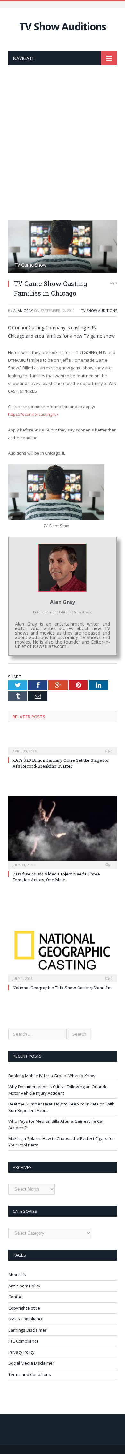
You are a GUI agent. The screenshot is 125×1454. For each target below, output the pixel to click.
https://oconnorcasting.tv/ (33, 414)
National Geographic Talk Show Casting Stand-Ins (63, 987)
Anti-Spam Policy (24, 1286)
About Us (17, 1274)
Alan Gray (23, 310)
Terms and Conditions (29, 1374)
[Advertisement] (62, 141)
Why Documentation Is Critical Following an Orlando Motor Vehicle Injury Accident (58, 1090)
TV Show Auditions (62, 26)
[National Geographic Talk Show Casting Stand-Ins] (62, 945)
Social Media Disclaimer (31, 1363)
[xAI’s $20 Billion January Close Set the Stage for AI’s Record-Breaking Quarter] (62, 746)
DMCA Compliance (26, 1319)
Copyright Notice (24, 1308)
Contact (15, 1297)
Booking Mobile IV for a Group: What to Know (51, 1076)
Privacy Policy (21, 1352)
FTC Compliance (23, 1341)
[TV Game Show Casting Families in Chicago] (62, 247)
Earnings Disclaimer (27, 1330)
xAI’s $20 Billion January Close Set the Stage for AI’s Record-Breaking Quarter (61, 763)
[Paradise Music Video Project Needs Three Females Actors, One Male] (62, 831)
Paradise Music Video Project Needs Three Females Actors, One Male (56, 877)
